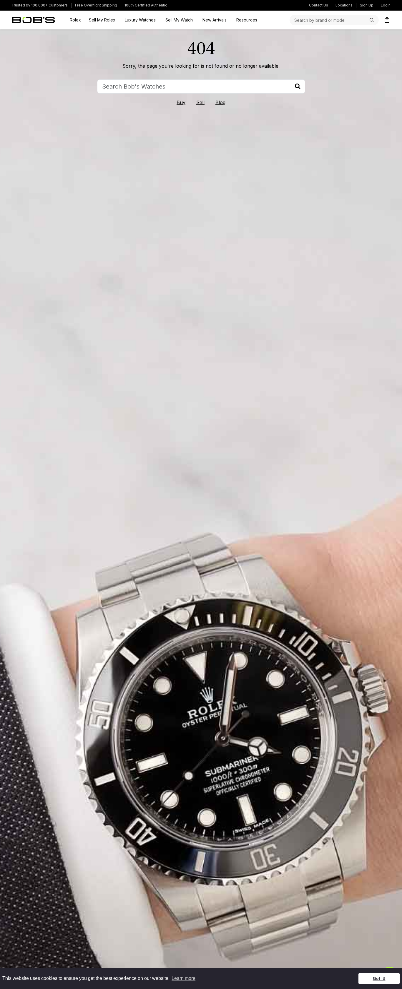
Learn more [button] (183, 978)
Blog (220, 102)
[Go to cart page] (387, 20)
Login (386, 5)
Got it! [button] (379, 978)
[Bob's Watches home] (33, 20)
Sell (200, 102)
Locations (344, 5)
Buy (181, 102)
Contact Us (318, 5)
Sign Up (366, 5)
